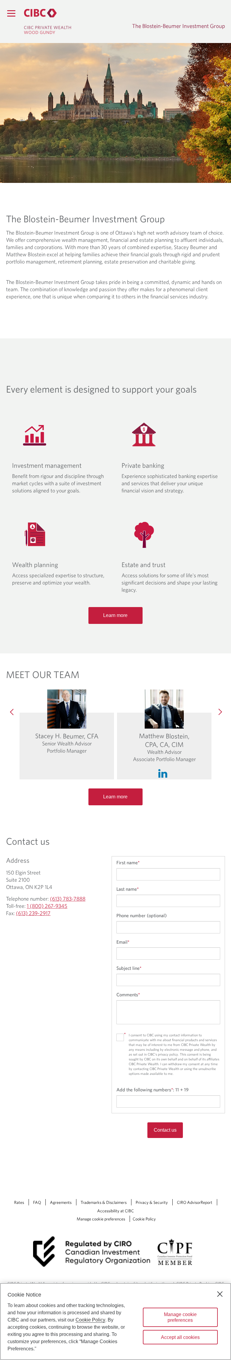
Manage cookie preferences (101, 1219)
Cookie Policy (144, 1219)
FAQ (37, 1202)
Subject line (128, 968)
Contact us (165, 1130)
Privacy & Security (152, 1202)
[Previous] (12, 712)
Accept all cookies (180, 1337)
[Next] (219, 712)
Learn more (115, 615)
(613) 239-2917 (33, 913)
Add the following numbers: (152, 1089)
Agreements (61, 1202)
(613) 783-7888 (67, 899)
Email (122, 942)
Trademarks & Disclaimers (104, 1202)
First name (128, 862)
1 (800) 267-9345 (47, 906)
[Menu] (11, 13)
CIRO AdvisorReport (194, 1202)
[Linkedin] (164, 772)
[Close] (219, 1294)
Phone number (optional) (141, 915)
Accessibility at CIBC (115, 1210)
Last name (127, 889)
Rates (19, 1202)
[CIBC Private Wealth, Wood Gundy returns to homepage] (47, 21)
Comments (128, 994)
